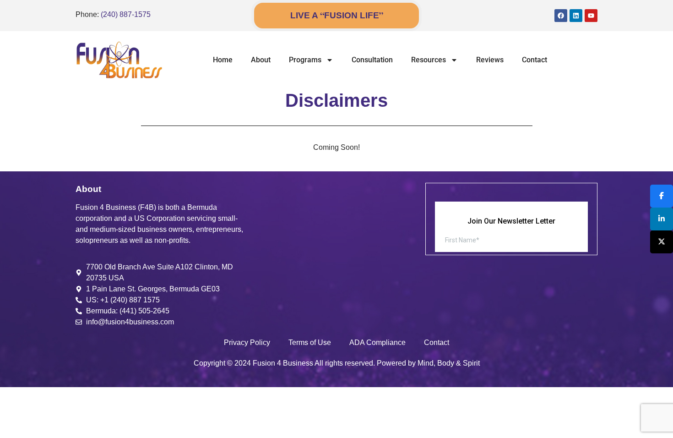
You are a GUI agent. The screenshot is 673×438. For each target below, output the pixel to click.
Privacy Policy (247, 342)
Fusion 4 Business (283, 363)
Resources (428, 59)
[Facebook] (560, 15)
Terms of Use (309, 342)
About (261, 59)
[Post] (661, 241)
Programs (305, 59)
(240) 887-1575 (126, 14)
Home (223, 59)
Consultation (372, 59)
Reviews (490, 59)
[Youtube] (591, 15)
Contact (534, 59)
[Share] (661, 196)
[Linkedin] (576, 15)
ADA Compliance (377, 342)
